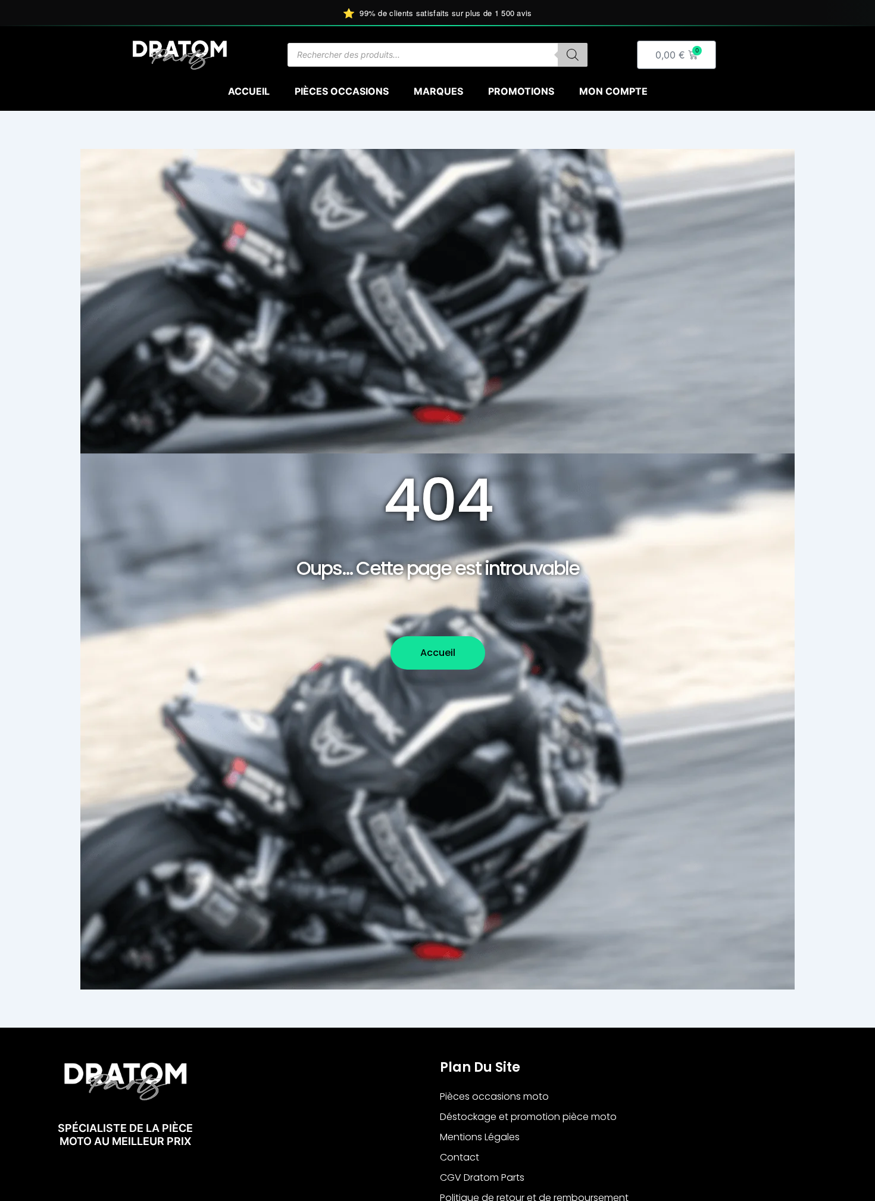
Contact (459, 1157)
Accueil (249, 91)
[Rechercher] (573, 55)
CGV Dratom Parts (482, 1177)
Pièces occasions (342, 91)
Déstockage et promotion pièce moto (528, 1117)
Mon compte (613, 91)
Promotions (521, 91)
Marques (438, 91)
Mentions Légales (480, 1137)
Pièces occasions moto (494, 1096)
